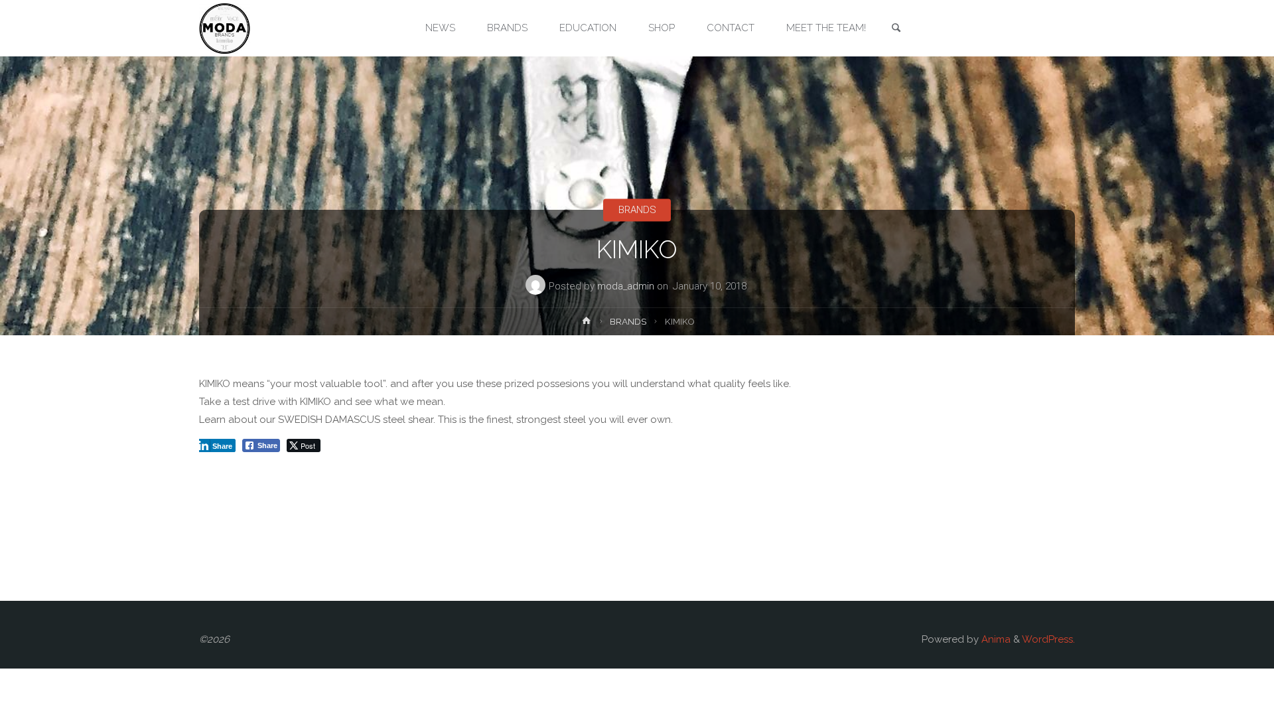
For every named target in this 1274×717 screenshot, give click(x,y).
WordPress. (1048, 639)
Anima (995, 639)
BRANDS (637, 210)
